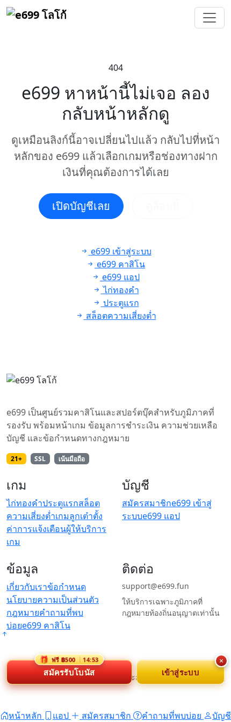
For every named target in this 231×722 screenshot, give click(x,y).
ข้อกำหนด (66, 587)
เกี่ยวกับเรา (26, 587)
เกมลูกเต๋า (74, 516)
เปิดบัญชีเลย (81, 206)
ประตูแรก (60, 503)
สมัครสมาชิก (146, 503)
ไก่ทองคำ (24, 503)
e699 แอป (161, 516)
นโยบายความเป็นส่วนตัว (52, 600)
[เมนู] (209, 17)
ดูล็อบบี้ (162, 206)
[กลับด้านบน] (4, 634)
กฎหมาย (22, 612)
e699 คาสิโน (46, 625)
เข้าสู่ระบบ (180, 672)
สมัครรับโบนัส (69, 668)
